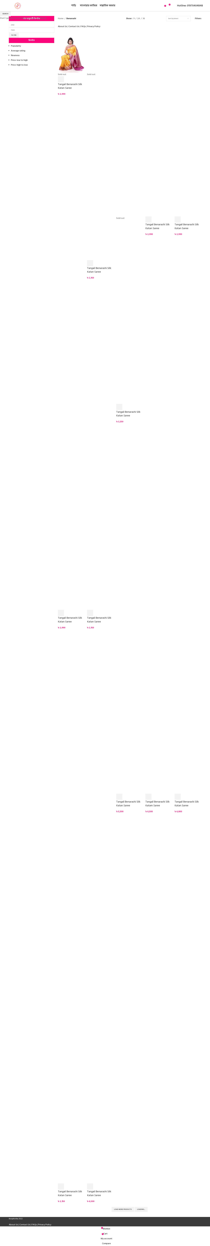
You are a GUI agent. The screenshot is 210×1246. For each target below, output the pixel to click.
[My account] (173, 5)
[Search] (162, 5)
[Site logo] (18, 5)
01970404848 (194, 5)
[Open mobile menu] (8, 5)
